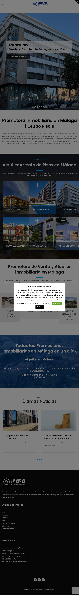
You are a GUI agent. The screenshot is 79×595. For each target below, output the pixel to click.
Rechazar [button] (40, 307)
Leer (39, 297)
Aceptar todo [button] (57, 303)
